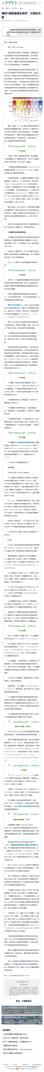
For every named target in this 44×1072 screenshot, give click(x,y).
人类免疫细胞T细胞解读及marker (15, 1034)
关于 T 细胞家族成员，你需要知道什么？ (18, 1042)
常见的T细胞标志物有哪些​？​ (13, 1053)
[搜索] (40, 3)
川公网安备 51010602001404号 (27, 1069)
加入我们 (14, 1064)
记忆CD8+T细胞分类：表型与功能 (15, 1038)
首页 (3, 8)
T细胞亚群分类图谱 (10, 1046)
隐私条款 (5, 1064)
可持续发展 (24, 1064)
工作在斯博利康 (36, 1064)
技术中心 (10, 20)
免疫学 (5, 20)
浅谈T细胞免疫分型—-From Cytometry (17, 1049)
